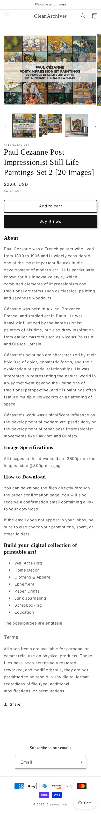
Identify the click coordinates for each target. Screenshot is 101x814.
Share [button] (15, 704)
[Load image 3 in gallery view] (76, 125)
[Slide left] (5, 127)
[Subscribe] (80, 762)
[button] (6, 16)
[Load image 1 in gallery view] (24, 125)
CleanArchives (57, 804)
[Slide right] (95, 127)
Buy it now (50, 221)
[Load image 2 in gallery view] (50, 125)
